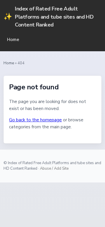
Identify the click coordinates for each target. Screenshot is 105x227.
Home (13, 39)
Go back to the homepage (35, 120)
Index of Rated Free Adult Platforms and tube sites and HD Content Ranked (48, 16)
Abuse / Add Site (54, 168)
